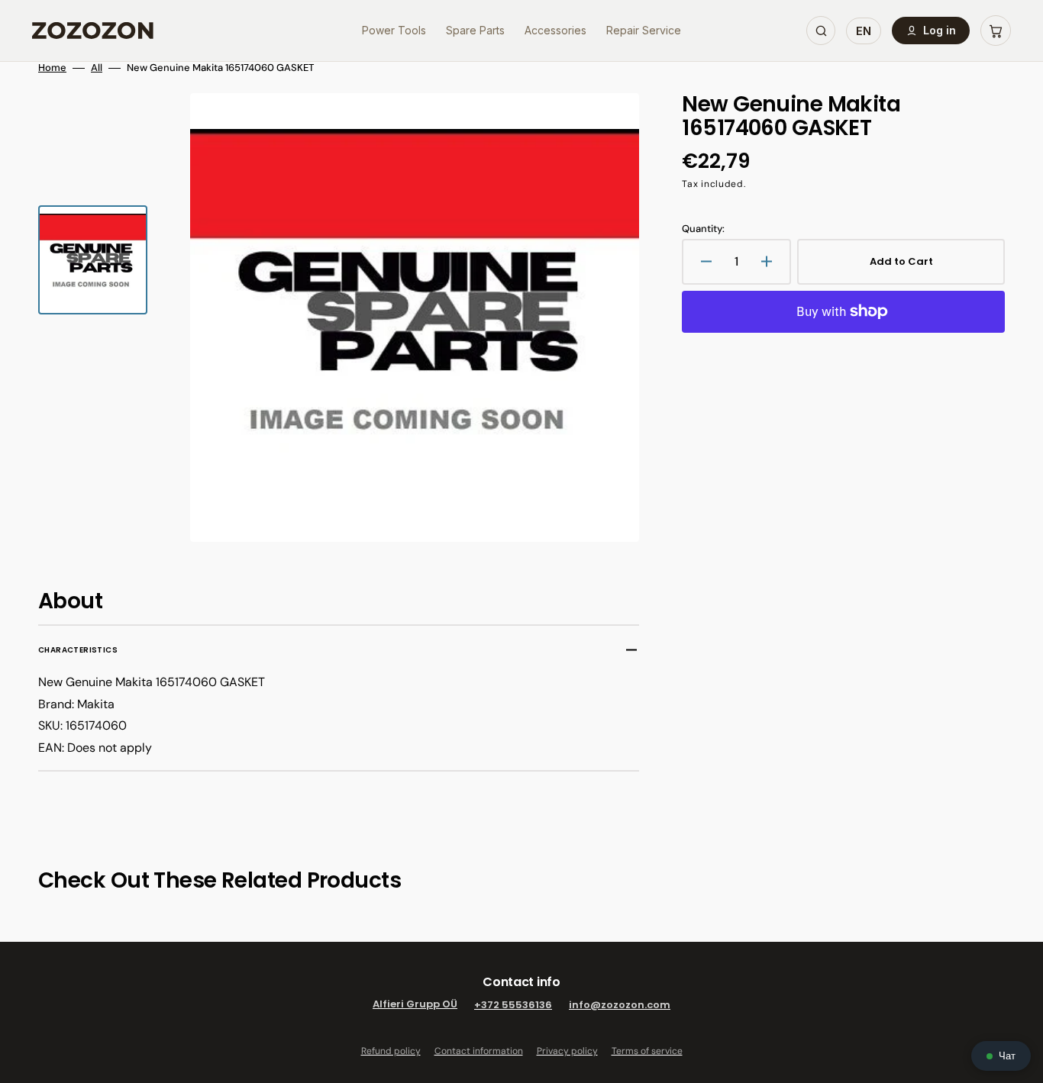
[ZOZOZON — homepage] (92, 30)
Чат (1007, 1056)
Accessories (555, 30)
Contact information (478, 1051)
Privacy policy (567, 1051)
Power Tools (394, 30)
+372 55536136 (513, 1005)
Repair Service (643, 30)
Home (52, 68)
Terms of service (647, 1051)
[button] (995, 30)
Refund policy (391, 1051)
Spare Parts (475, 30)
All (96, 68)
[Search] (820, 30)
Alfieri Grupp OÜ (415, 1004)
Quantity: (703, 229)
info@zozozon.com (619, 1005)
